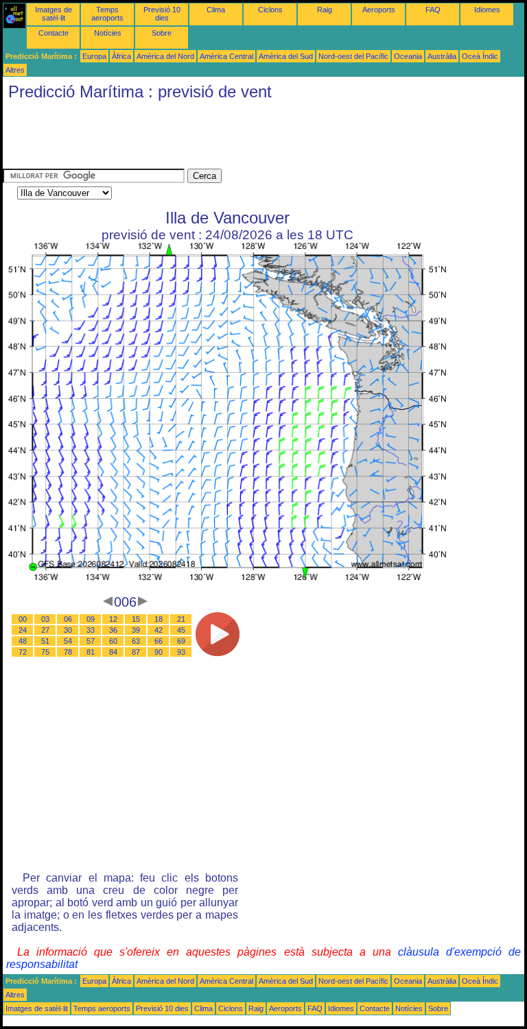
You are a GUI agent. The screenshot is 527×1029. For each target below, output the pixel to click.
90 (158, 652)
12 (113, 619)
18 (158, 619)
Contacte (53, 33)
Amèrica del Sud (286, 56)
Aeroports (378, 9)
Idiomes (487, 9)
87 (136, 652)
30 (68, 630)
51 (45, 641)
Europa (94, 56)
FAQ (433, 9)
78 (68, 652)
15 (136, 619)
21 (181, 619)
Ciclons (270, 9)
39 (136, 630)
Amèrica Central (226, 56)
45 (181, 630)
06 (68, 619)
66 (158, 641)
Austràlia (442, 56)
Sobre (162, 33)
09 (90, 619)
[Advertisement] (252, 138)
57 (90, 641)
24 (23, 630)
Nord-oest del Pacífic (353, 56)
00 (23, 619)
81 (90, 652)
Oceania (408, 56)
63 (136, 641)
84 (113, 652)
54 (68, 641)
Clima (216, 9)
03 (45, 619)
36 (113, 630)
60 (113, 641)
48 (23, 641)
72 (23, 652)
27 (45, 630)
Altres (15, 70)
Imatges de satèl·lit (53, 13)
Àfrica (121, 56)
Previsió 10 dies (161, 13)
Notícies (107, 33)
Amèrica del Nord (165, 56)
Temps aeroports (107, 13)
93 (181, 652)
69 (181, 641)
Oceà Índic (480, 56)
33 (90, 630)
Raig (324, 9)
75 (45, 652)
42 (158, 630)
